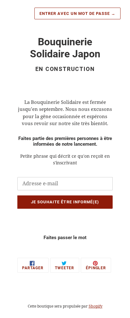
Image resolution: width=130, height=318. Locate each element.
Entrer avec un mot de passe (77, 13)
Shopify (96, 306)
